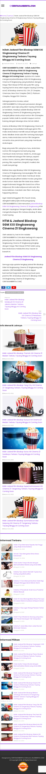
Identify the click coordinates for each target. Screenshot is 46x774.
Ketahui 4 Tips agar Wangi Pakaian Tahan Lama (29, 609)
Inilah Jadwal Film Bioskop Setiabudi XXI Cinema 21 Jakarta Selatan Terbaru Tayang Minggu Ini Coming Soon (15, 303)
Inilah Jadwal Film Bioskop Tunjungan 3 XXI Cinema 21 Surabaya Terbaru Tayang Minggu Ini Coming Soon (29, 646)
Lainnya (10, 16)
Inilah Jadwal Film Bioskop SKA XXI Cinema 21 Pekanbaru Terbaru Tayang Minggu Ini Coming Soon (29, 315)
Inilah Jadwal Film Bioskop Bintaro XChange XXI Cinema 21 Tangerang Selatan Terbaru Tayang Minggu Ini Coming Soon (26, 696)
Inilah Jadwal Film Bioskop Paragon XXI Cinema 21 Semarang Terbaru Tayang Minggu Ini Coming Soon (28, 675)
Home (4, 16)
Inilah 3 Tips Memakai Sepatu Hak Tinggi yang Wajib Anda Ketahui (28, 546)
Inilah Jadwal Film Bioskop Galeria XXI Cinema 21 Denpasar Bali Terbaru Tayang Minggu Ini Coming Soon (29, 736)
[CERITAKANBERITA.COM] (23, 6)
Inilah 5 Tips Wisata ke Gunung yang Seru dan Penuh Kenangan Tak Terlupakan (28, 618)
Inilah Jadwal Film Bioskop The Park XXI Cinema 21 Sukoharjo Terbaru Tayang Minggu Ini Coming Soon (27, 716)
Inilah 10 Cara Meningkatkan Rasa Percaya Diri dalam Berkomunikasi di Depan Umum (29, 600)
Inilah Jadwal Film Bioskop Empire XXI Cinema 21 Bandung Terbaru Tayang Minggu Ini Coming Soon (27, 685)
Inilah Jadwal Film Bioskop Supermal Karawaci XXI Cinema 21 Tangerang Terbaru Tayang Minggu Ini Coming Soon (22, 488)
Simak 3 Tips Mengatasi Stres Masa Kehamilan (26, 555)
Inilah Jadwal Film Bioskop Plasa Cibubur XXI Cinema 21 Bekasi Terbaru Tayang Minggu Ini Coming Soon (28, 656)
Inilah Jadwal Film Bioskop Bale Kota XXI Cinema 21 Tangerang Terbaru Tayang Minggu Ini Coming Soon (28, 726)
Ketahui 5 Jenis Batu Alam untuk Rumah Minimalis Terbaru (28, 627)
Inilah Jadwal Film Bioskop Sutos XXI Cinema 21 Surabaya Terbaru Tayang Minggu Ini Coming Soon (21, 454)
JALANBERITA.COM (37, 758)
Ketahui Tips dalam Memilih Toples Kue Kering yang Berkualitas (28, 573)
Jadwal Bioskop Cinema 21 (14, 292)
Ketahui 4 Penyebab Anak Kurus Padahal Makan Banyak (28, 591)
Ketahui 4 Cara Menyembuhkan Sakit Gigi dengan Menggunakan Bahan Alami (29, 582)
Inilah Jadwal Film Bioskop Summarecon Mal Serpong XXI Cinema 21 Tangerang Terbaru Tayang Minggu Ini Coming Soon (20, 523)
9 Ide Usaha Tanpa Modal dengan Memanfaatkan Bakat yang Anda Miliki (27, 564)
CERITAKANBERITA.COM (19, 758)
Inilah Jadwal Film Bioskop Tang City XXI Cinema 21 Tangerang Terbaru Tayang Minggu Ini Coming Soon (22, 387)
